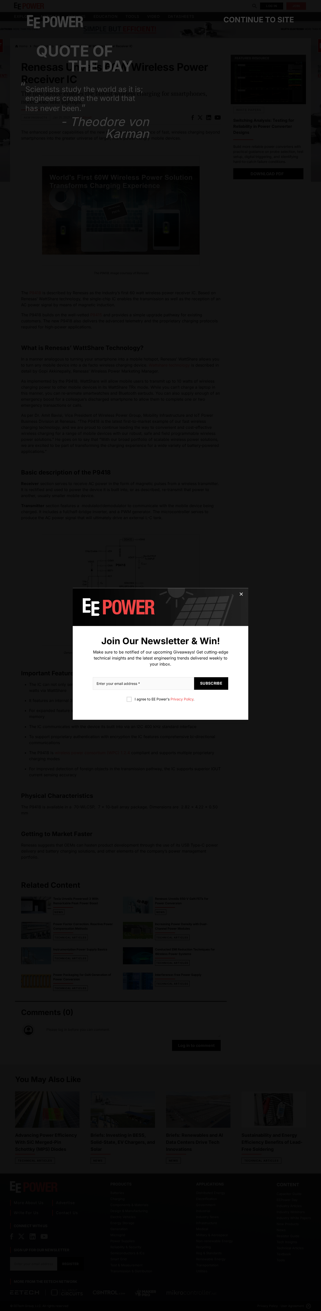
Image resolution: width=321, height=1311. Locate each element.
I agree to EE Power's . (164, 699)
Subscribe (211, 683)
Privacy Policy (182, 699)
